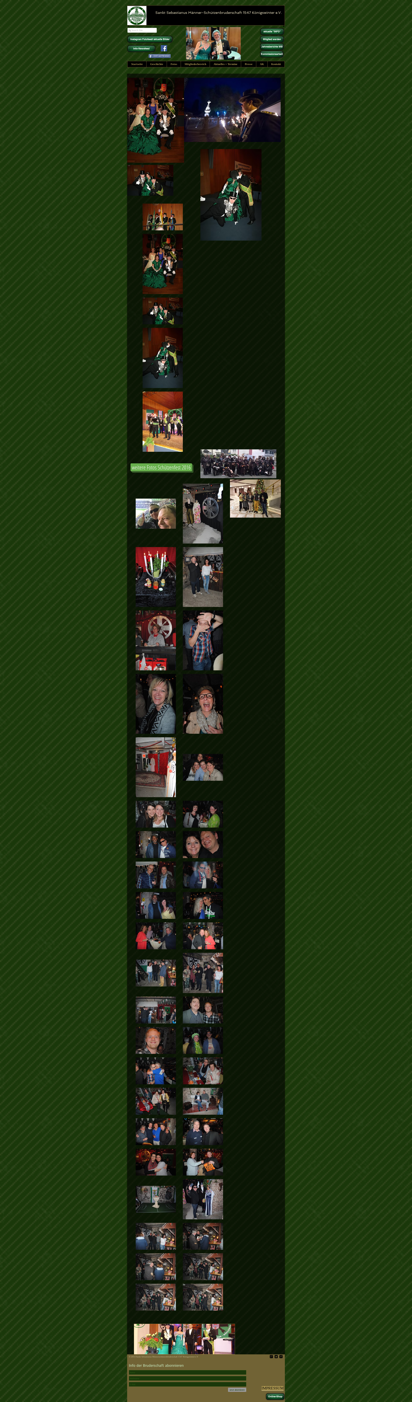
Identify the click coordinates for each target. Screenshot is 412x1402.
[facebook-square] (281, 1356)
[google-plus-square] (271, 1356)
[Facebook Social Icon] (164, 48)
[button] (156, 64)
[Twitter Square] (276, 1356)
